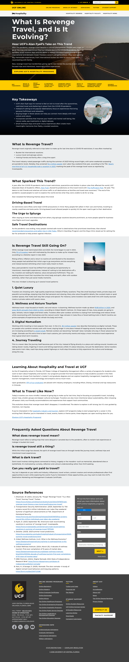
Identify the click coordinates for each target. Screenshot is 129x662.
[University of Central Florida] (26, 2)
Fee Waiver (70, 592)
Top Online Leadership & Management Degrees (47, 614)
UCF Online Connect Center (75, 607)
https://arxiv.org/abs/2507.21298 (28, 571)
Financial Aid (70, 589)
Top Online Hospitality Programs (50, 607)
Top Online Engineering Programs (51, 604)
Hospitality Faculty (93, 13)
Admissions (85, 7)
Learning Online (71, 613)
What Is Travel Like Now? (81, 85)
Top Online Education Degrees (49, 618)
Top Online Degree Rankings (103, 598)
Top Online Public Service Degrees (51, 610)
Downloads (70, 616)
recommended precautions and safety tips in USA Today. (34, 231)
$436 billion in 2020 (102, 308)
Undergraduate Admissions (48, 629)
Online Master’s (44, 589)
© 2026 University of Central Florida (65, 652)
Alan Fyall (45, 188)
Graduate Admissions (46, 632)
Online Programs (53, 7)
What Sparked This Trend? (36, 85)
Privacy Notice (102, 556)
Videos (95, 586)
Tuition (96, 7)
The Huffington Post (95, 188)
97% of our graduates (34, 383)
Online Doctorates (45, 595)
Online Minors (44, 598)
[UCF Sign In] (84, 2)
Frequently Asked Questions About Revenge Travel (94, 85)
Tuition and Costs (72, 586)
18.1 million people (69, 326)
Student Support (109, 7)
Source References (112, 85)
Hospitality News (110, 13)
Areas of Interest (70, 7)
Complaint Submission (74, 619)
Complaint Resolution (74, 648)
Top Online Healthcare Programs (50, 601)
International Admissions (47, 635)
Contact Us (101, 610)
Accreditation (97, 589)
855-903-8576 (27, 611)
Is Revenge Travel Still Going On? (49, 85)
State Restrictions (53, 648)
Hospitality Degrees (74, 13)
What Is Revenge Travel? (26, 85)
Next (99, 551)
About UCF (96, 592)
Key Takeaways (16, 85)
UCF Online (19, 8)
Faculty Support (104, 615)
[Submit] (116, 2)
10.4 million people (55, 164)
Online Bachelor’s (45, 586)
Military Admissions (46, 638)
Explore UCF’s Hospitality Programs (34, 71)
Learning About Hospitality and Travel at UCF (64, 85)
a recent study (39, 331)
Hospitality (20, 13)
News (95, 595)
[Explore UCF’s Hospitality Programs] (26, 417)
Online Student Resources (75, 604)
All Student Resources (73, 610)
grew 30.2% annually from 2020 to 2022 (28, 310)
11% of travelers (22, 252)
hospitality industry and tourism (45, 411)
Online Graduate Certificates (49, 592)
